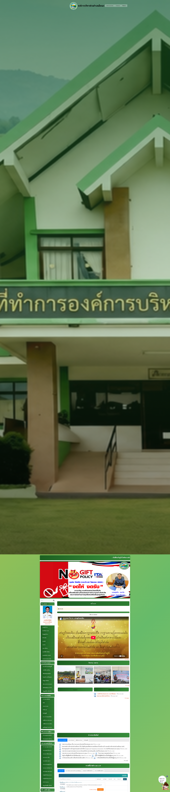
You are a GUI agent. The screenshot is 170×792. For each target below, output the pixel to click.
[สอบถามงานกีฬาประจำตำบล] (95, 696)
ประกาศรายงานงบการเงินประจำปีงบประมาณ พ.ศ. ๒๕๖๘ (74, 753)
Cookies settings (93, 789)
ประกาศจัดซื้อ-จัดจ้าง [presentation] (99, 770)
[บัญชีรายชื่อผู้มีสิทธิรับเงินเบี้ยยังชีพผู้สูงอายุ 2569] (93, 756)
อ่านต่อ (127, 659)
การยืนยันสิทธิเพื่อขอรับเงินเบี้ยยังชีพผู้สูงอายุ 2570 (108, 757)
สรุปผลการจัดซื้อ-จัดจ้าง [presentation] (88, 770)
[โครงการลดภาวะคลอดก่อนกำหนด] (96, 753)
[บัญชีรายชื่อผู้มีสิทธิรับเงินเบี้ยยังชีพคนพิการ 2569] (60, 756)
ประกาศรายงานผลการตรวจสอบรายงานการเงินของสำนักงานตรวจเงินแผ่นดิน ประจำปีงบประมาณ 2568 (84, 751)
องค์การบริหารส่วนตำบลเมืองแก (90, 5)
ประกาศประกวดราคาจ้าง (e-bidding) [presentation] (73, 770)
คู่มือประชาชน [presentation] (79, 740)
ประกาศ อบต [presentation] (71, 740)
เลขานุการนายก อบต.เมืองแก (47, 622)
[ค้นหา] (54, 601)
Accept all (100, 789)
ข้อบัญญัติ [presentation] (86, 740)
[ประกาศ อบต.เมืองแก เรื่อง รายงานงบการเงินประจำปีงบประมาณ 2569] (60, 744)
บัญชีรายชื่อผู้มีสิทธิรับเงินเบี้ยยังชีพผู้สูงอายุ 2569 (105, 755)
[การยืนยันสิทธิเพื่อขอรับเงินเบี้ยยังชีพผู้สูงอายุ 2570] (95, 758)
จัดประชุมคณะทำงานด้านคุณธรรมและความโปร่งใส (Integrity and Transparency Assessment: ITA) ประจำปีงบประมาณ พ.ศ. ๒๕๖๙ (91, 748)
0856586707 (47, 623)
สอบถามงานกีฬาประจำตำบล (103, 696)
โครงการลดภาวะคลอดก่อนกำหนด (105, 753)
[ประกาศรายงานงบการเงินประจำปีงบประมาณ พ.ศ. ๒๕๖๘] (60, 753)
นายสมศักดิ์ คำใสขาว (48, 620)
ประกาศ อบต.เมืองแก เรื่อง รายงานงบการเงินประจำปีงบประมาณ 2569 (77, 744)
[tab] (62, 740)
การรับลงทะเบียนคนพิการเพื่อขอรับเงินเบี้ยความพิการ (74, 757)
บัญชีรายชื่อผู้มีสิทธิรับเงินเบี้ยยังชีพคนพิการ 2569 (73, 755)
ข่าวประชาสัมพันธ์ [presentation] (62, 740)
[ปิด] (167, 776)
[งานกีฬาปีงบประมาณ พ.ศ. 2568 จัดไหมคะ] (95, 694)
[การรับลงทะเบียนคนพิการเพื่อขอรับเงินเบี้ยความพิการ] (60, 758)
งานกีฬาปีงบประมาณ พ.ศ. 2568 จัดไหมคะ (106, 693)
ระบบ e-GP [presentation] (61, 770)
